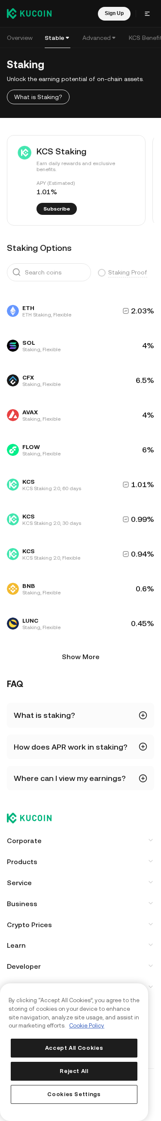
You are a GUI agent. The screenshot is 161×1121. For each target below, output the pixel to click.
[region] (74, 1052)
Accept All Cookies (74, 1048)
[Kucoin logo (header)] (29, 13)
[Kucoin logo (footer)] (34, 818)
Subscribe (56, 209)
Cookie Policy (86, 1025)
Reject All (74, 1071)
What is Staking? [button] (38, 96)
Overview (20, 37)
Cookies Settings (74, 1094)
